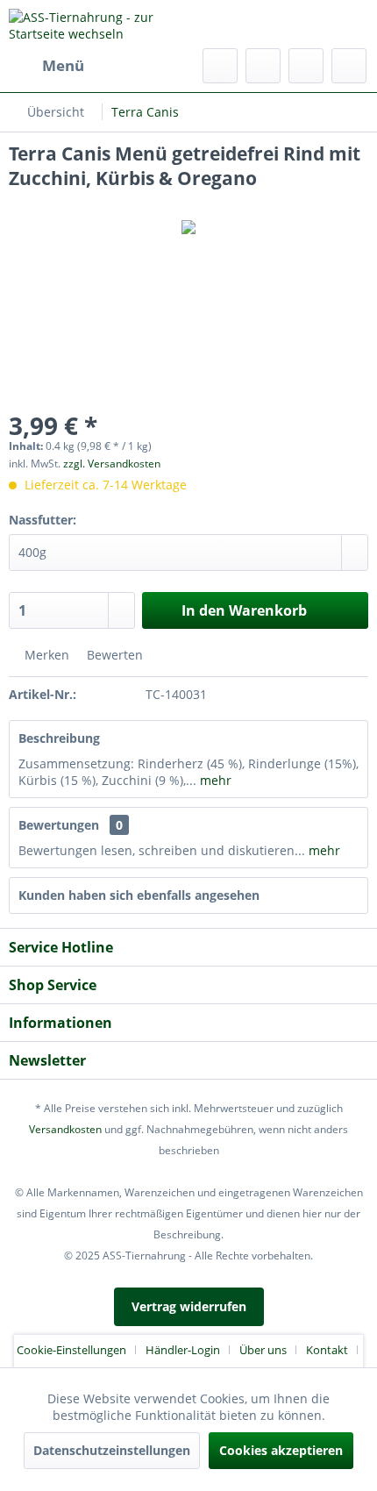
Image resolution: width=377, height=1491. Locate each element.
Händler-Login (183, 1350)
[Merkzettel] (263, 65)
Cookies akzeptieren (281, 1450)
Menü (63, 65)
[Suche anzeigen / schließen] (220, 65)
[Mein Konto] (306, 65)
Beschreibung (59, 738)
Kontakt (327, 1350)
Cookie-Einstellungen (71, 1350)
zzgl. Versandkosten (111, 463)
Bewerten (113, 654)
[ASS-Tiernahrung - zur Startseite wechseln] (98, 24)
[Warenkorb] (348, 65)
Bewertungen (58, 825)
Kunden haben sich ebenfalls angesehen (139, 895)
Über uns (263, 1350)
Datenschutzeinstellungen (111, 1450)
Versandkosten (65, 1129)
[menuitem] (46, 65)
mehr (213, 780)
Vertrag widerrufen (189, 1306)
